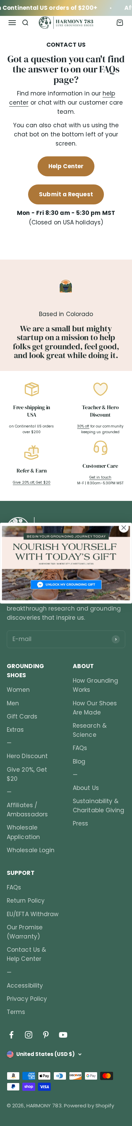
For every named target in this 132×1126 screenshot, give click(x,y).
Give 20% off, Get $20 (31, 482)
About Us (86, 788)
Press (80, 823)
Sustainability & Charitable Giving (98, 805)
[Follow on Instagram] (28, 1034)
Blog (79, 761)
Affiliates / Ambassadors (27, 809)
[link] (66, 563)
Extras (15, 730)
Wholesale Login (30, 850)
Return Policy (26, 901)
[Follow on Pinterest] (45, 1034)
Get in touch (100, 477)
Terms (16, 1012)
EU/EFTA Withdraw (33, 914)
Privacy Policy (27, 999)
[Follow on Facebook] (11, 1034)
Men (13, 703)
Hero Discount (27, 756)
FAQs (80, 748)
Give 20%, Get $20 (27, 774)
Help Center (66, 166)
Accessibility (25, 985)
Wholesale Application (23, 832)
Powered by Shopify (89, 1105)
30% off (83, 426)
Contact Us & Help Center (26, 954)
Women (18, 690)
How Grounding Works (95, 685)
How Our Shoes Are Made (95, 707)
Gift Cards (22, 716)
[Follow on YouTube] (63, 1034)
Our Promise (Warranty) (25, 932)
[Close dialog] (124, 527)
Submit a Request (66, 194)
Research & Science (90, 730)
